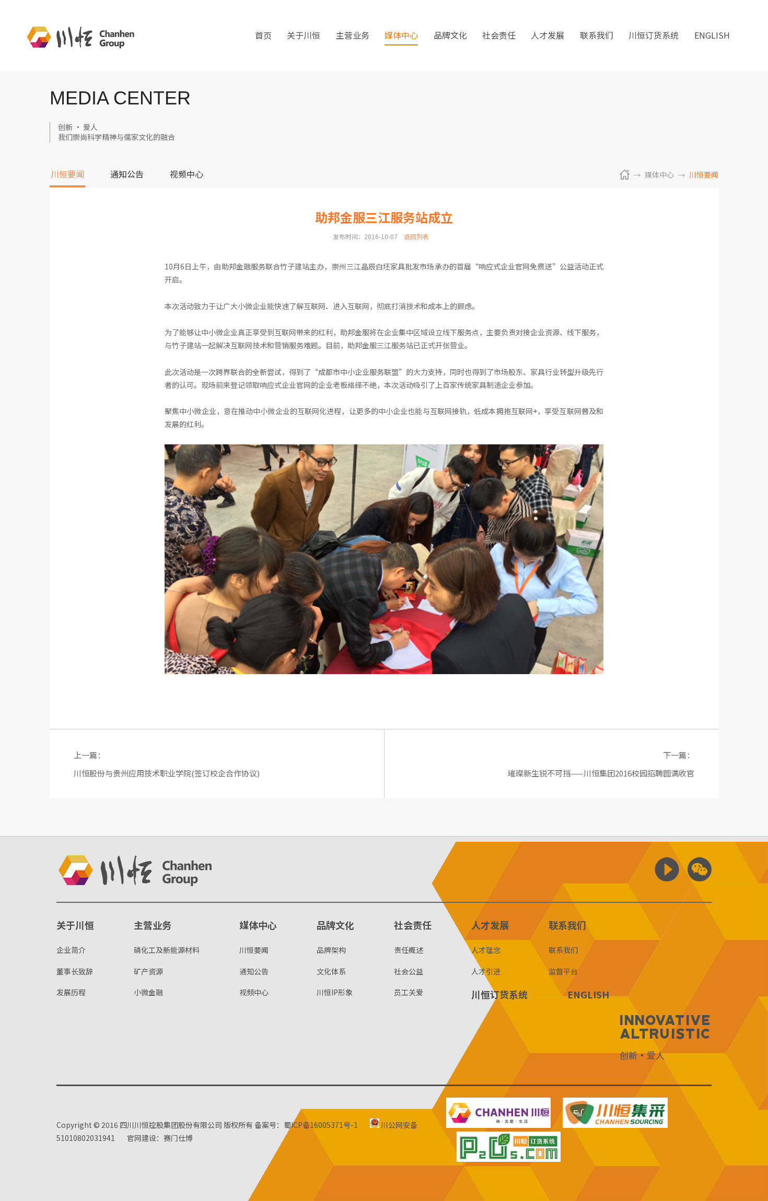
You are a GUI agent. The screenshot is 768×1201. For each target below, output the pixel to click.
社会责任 (499, 36)
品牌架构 (331, 950)
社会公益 (408, 971)
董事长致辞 (74, 971)
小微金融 (148, 992)
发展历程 (71, 992)
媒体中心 (401, 36)
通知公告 (127, 175)
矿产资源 (148, 971)
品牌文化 (450, 36)
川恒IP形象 (335, 992)
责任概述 (408, 950)
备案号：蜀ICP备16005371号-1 (306, 1125)
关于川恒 (303, 36)
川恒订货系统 (654, 36)
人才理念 (486, 950)
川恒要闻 (67, 175)
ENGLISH (712, 36)
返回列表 (416, 236)
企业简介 (71, 950)
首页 (263, 36)
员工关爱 (408, 992)
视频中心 (186, 175)
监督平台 (563, 971)
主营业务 (352, 36)
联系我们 (596, 36)
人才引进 (486, 971)
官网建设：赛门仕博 (160, 1138)
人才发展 (547, 36)
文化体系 (331, 971)
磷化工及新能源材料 (167, 950)
